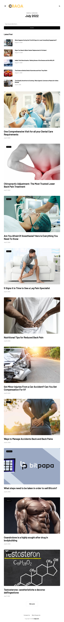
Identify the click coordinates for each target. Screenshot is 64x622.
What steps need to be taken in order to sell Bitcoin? (30, 488)
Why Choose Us (36, 615)
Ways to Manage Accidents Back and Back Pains (28, 438)
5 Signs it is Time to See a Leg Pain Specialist (27, 288)
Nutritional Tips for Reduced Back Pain (23, 337)
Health (9, 94)
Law (8, 349)
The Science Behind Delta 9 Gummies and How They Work (31, 70)
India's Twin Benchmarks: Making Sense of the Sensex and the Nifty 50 (34, 60)
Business (9, 451)
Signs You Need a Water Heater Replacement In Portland (30, 50)
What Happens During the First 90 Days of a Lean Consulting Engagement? (36, 40)
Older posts (32, 604)
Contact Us (27, 615)
